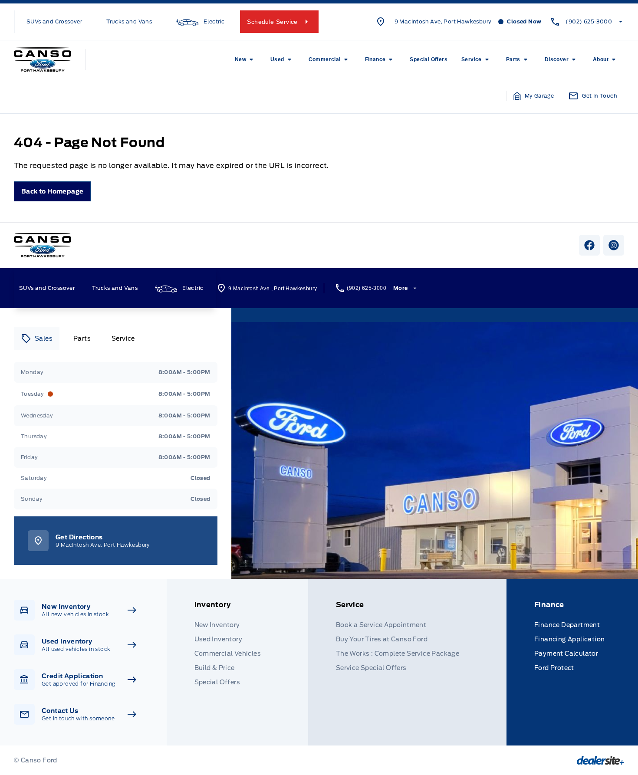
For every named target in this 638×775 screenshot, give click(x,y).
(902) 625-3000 (589, 21)
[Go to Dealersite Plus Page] (600, 760)
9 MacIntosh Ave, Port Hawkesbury (443, 21)
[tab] (36, 338)
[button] (533, 96)
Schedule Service (272, 21)
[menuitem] (246, 59)
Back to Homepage (52, 191)
